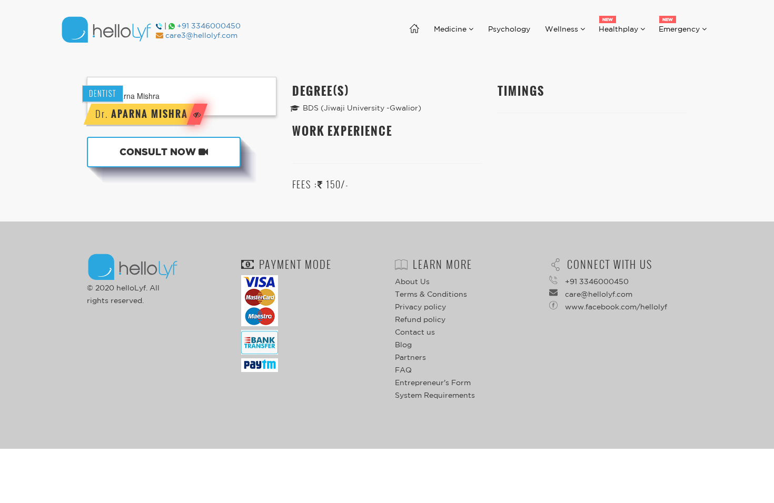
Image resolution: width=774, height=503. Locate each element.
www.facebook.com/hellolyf (615, 307)
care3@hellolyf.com (201, 35)
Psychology (513, 29)
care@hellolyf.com (597, 294)
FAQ (403, 370)
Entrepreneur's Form (433, 382)
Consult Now (159, 151)
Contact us (415, 332)
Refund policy (420, 319)
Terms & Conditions (431, 294)
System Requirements (435, 395)
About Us (412, 281)
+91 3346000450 (209, 26)
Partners (410, 357)
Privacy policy (420, 307)
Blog (403, 344)
